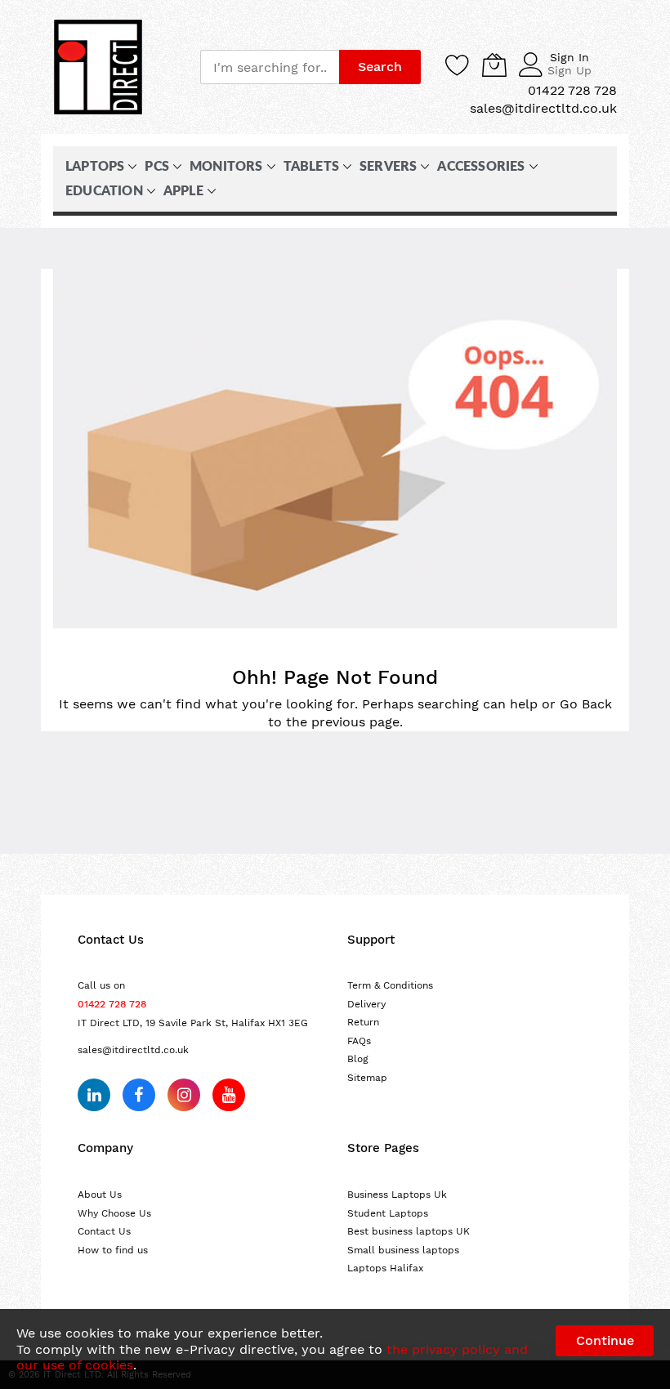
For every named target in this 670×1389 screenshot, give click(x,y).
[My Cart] (494, 64)
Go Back (586, 704)
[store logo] (98, 67)
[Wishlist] (457, 64)
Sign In (569, 57)
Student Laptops (387, 1213)
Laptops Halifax (385, 1268)
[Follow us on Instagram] (184, 1095)
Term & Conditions (390, 985)
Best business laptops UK (408, 1231)
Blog (357, 1059)
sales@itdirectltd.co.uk (133, 1050)
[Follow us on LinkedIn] (94, 1095)
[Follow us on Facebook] (139, 1095)
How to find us (113, 1250)
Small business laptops (403, 1250)
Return (363, 1022)
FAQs (359, 1041)
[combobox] (269, 67)
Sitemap (367, 1077)
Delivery (366, 1004)
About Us (100, 1194)
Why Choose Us (114, 1213)
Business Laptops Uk (397, 1194)
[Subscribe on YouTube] (228, 1095)
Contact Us (104, 1231)
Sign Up (569, 70)
